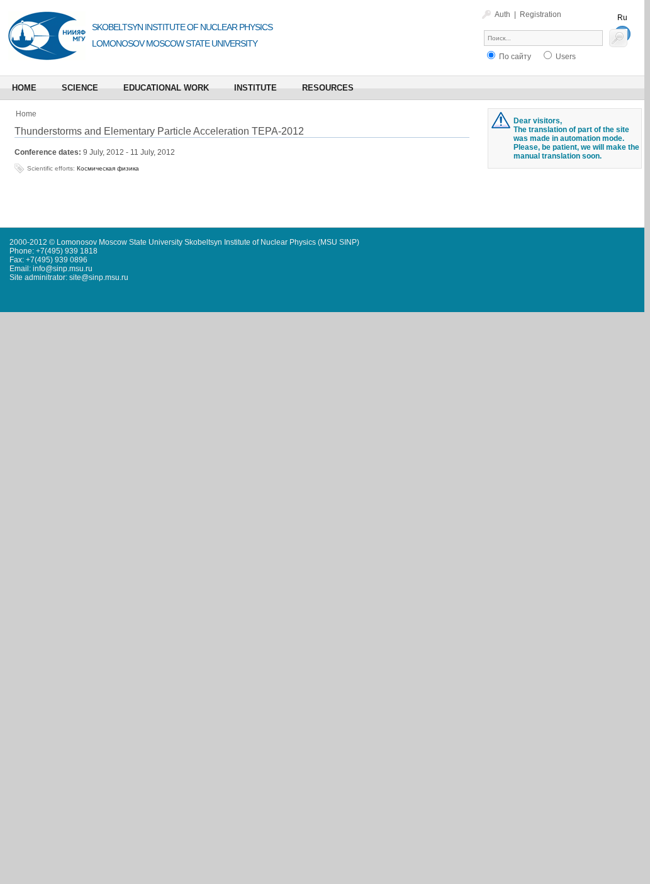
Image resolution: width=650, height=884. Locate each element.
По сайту (514, 56)
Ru (622, 17)
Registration (540, 14)
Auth (502, 14)
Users (565, 56)
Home (26, 113)
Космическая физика (108, 168)
